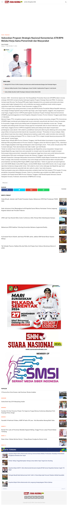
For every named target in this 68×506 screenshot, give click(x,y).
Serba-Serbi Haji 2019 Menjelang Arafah (13, 401)
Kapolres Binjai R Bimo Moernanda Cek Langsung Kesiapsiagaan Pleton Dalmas (30, 482)
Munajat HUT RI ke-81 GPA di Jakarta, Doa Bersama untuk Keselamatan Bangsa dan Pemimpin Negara (30, 84)
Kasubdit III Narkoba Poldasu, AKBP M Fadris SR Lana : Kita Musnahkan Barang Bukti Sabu (28, 420)
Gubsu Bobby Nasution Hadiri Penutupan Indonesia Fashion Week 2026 (22, 92)
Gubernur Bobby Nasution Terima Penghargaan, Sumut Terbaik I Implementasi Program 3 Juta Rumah (30, 88)
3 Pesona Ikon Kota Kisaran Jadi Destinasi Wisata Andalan (18, 392)
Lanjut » (63, 488)
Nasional (7, 34)
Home (2, 34)
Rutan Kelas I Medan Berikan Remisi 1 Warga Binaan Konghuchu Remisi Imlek (24, 439)
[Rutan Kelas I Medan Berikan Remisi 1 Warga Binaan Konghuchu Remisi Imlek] (63, 442)
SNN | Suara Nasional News (38, 502)
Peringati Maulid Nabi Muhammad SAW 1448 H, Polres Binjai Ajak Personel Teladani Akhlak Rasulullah (36, 475)
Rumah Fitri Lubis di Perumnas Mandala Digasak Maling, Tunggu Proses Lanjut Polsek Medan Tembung (28, 430)
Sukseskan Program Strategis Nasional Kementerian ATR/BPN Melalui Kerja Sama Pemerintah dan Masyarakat (32, 39)
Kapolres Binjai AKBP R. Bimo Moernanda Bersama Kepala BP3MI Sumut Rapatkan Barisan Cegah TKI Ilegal (36, 469)
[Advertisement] (34, 20)
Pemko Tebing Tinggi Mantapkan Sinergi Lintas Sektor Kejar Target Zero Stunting (30, 460)
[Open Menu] (2, 2)
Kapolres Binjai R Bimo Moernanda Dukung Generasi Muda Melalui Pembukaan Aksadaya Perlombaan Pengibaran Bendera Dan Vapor (36, 454)
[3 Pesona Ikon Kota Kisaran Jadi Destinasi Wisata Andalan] (63, 395)
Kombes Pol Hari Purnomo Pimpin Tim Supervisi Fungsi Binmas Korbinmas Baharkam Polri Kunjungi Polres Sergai (28, 412)
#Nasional (4, 182)
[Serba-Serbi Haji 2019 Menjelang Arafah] (63, 404)
